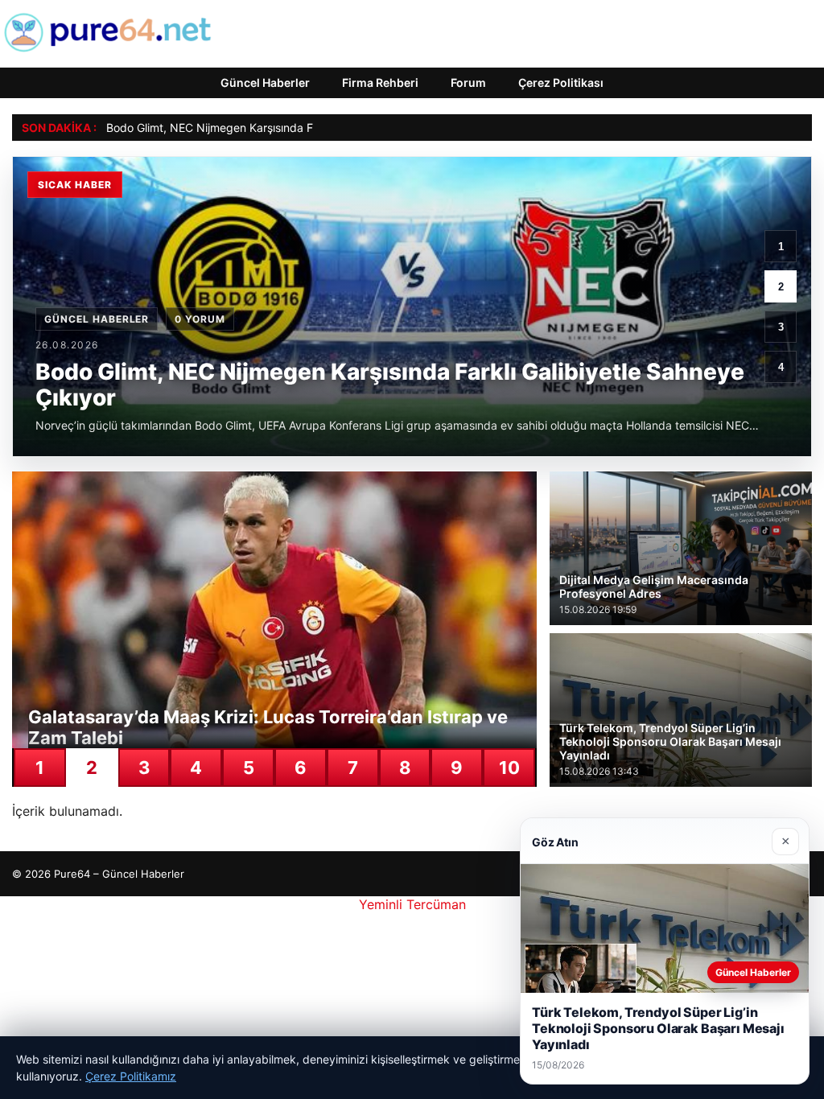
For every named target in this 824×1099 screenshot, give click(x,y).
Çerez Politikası (561, 82)
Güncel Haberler (265, 82)
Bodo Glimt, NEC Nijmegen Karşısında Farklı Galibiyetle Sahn (264, 127)
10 (509, 767)
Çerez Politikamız (130, 1076)
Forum (468, 82)
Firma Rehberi (380, 82)
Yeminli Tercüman (412, 904)
